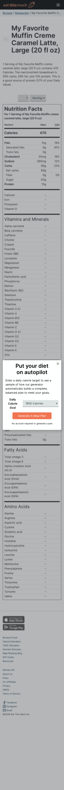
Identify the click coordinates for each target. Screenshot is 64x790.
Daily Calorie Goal (12, 403)
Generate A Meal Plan (32, 415)
